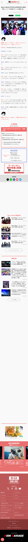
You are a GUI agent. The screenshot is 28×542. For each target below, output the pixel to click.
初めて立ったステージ (19, 505)
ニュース (17, 498)
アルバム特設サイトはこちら (16, 160)
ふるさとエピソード (5, 507)
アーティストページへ (14, 250)
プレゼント (3, 498)
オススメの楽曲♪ (18, 507)
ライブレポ (3, 495)
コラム (16, 495)
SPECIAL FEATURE (5, 517)
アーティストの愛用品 (19, 503)
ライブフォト (4, 515)
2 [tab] (11, 470)
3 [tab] (13, 470)
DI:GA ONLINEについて (14, 521)
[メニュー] (2, 2)
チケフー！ (17, 512)
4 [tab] (15, 470)
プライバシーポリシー (14, 525)
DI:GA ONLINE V (5, 512)
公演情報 (25, 2)
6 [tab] (19, 470)
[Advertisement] (14, 198)
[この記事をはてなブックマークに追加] (20, 180)
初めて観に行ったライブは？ (6, 505)
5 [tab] (17, 470)
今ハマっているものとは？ (6, 509)
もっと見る (14, 299)
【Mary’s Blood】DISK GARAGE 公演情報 (11, 142)
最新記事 (3, 492)
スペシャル (3, 500)
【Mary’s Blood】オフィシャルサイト (11, 144)
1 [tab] (9, 470)
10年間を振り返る (4, 503)
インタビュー (18, 492)
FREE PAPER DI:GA (19, 515)
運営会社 (14, 523)
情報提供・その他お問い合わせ (14, 527)
